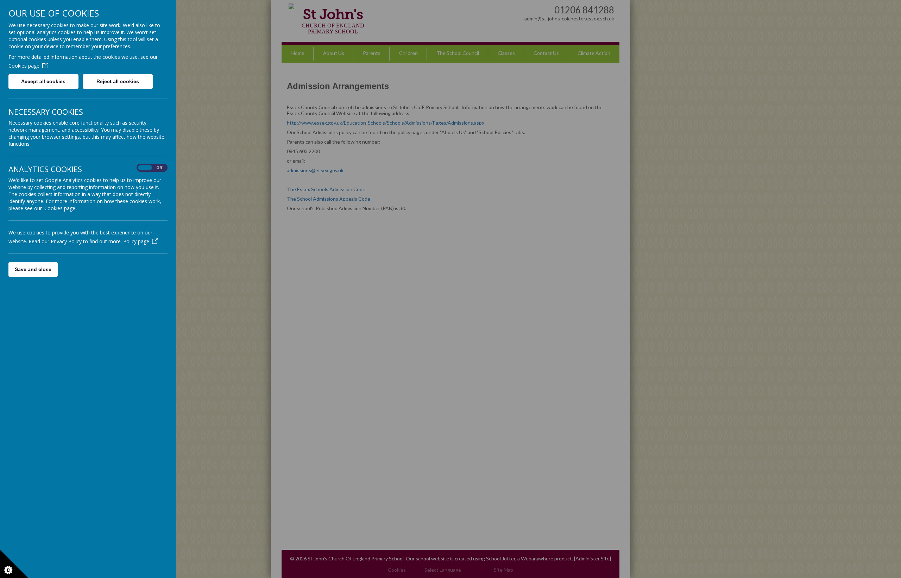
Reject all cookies (117, 81)
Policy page (136, 241)
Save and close (33, 269)
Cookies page (23, 65)
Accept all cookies (43, 81)
